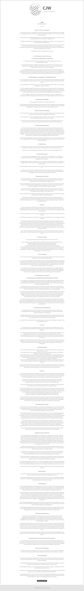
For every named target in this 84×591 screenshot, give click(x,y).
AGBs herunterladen (42, 580)
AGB (45, 587)
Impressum (48, 587)
